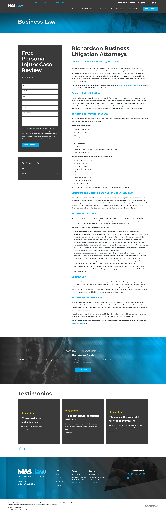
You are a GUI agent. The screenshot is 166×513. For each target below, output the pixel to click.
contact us (75, 88)
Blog (58, 2)
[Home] (15, 6)
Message (24, 118)
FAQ (63, 2)
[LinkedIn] (132, 474)
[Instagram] (140, 474)
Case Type (24, 107)
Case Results (59, 482)
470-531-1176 (94, 475)
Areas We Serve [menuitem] (117, 9)
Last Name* (24, 90)
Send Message (30, 145)
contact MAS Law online (79, 323)
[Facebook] (128, 474)
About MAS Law (60, 478)
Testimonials (49, 2)
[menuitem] (39, 168)
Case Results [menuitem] (133, 9)
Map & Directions (77, 482)
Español (38, 2)
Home (57, 474)
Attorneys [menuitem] (102, 9)
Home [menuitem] (73, 9)
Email (23, 101)
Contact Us (150, 9)
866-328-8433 (149, 2)
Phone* (23, 96)
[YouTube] (144, 474)
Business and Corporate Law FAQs (129, 85)
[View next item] (24, 449)
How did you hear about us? (27, 112)
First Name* (24, 85)
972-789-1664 (77, 475)
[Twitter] (136, 474)
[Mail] (128, 478)
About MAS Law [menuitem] (87, 9)
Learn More (83, 370)
